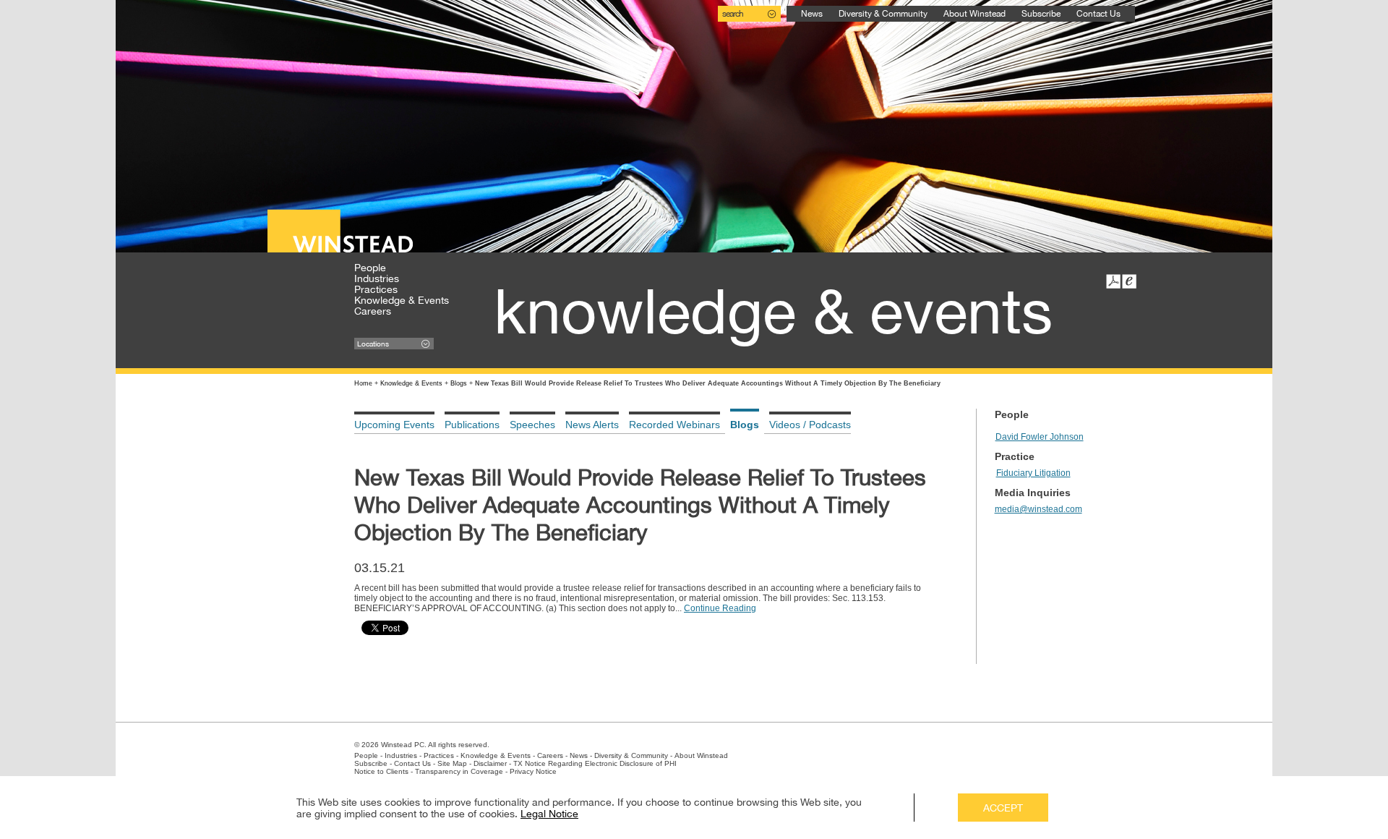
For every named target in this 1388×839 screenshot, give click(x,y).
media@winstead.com (1038, 509)
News (812, 14)
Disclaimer (490, 763)
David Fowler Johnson (1039, 437)
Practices (376, 289)
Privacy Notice (533, 771)
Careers (372, 311)
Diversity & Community (883, 14)
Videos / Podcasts (810, 424)
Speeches (532, 424)
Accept (1003, 808)
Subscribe (1041, 14)
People (370, 268)
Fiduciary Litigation (1033, 473)
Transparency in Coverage (459, 771)
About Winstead (974, 14)
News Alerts (592, 424)
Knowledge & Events (401, 300)
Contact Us (1098, 14)
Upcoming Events (394, 424)
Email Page (1129, 281)
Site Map (452, 763)
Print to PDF (1113, 281)
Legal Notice (549, 813)
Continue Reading (720, 608)
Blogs (458, 383)
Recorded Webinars (674, 424)
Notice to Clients (381, 771)
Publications (472, 424)
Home (363, 383)
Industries (376, 278)
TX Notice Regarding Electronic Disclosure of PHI (595, 763)
